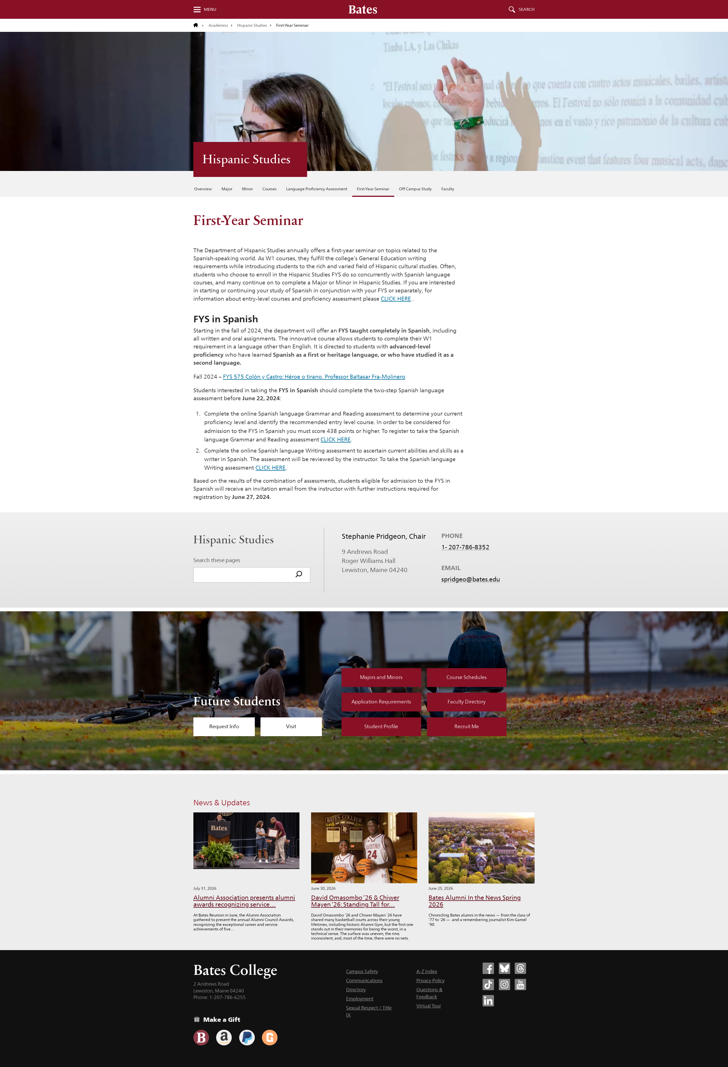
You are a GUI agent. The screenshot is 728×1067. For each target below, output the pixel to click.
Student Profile (381, 726)
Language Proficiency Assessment (316, 189)
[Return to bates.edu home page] (198, 25)
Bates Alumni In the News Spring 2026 (475, 901)
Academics (218, 25)
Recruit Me (466, 726)
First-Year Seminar (373, 189)
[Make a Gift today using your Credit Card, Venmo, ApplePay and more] (201, 1037)
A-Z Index (426, 971)
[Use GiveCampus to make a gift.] (270, 1037)
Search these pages (216, 560)
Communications (364, 980)
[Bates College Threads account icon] (520, 968)
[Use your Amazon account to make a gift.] (224, 1037)
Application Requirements (381, 702)
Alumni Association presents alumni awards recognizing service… (244, 901)
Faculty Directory (467, 702)
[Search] (298, 575)
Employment (359, 999)
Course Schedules (466, 677)
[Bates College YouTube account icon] (520, 984)
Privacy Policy (430, 980)
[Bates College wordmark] (363, 9)
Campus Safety (362, 971)
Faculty (447, 189)
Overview (203, 189)
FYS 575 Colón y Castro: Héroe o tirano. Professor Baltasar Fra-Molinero (314, 376)
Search (527, 9)
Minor (247, 189)
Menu (210, 9)
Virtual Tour (428, 1006)
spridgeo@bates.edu (470, 579)
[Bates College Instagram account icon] (504, 984)
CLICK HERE (396, 298)
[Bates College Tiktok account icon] (488, 984)
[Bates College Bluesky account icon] (504, 968)
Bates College (235, 970)
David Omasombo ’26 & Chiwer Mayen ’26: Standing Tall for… (355, 901)
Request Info (224, 726)
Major (227, 189)
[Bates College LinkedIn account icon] (488, 1000)
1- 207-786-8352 (465, 547)
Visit (291, 726)
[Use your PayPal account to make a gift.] (247, 1037)
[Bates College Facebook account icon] (488, 968)
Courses (269, 189)
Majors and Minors (381, 677)
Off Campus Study (415, 189)
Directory (356, 989)
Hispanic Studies (252, 25)
